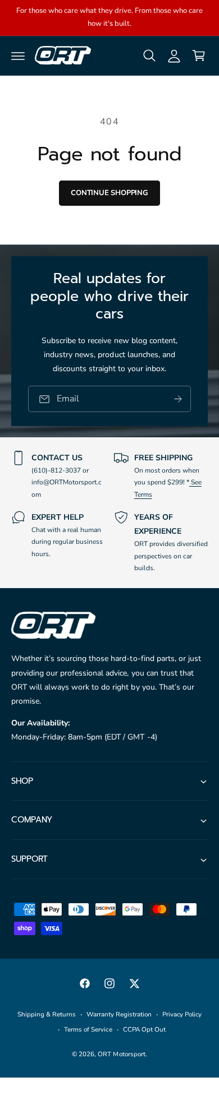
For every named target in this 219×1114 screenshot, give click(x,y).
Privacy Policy (182, 1014)
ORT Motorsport (121, 1054)
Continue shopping (109, 193)
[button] (18, 55)
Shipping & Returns (46, 1014)
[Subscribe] (178, 399)
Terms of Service (88, 1029)
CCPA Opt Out (144, 1029)
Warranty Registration (119, 1014)
